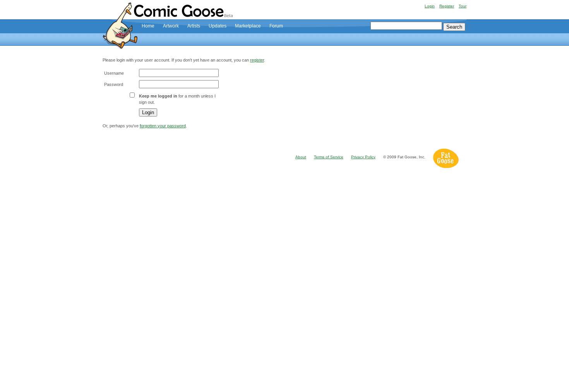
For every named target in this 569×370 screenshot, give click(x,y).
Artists (193, 26)
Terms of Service (328, 157)
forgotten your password (163, 125)
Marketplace (248, 26)
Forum (276, 26)
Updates (217, 26)
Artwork (171, 26)
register (257, 60)
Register (446, 6)
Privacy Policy (363, 157)
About (300, 157)
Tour (462, 6)
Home (148, 26)
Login (430, 6)
